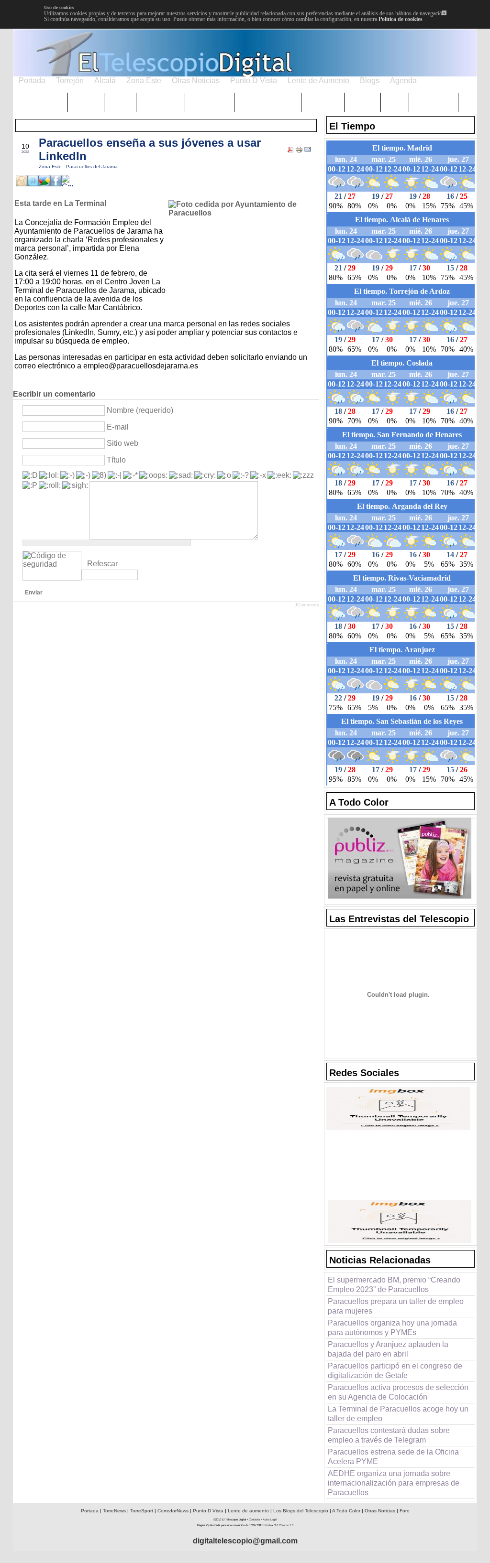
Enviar (34, 592)
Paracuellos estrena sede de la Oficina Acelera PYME (393, 1457)
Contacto (254, 1519)
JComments (307, 605)
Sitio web (122, 443)
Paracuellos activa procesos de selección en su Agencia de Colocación (398, 1392)
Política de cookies (401, 19)
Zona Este (51, 166)
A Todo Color (346, 1510)
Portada (90, 1510)
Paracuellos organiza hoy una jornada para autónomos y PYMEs (392, 1328)
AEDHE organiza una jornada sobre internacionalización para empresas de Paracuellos (393, 1483)
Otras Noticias (380, 1510)
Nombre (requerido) (140, 410)
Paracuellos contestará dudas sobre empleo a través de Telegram (389, 1435)
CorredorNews (173, 1510)
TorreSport (141, 1510)
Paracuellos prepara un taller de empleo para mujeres (396, 1306)
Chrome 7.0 (286, 1525)
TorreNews (114, 1510)
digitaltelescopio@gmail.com (245, 1541)
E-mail (118, 427)
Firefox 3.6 (271, 1525)
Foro (405, 1510)
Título (116, 460)
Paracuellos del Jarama (92, 166)
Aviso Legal (270, 1519)
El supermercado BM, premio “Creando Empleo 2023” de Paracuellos (394, 1285)
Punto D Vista (208, 1510)
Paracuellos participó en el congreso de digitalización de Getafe (395, 1371)
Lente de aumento (248, 1510)
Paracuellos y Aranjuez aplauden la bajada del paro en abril (388, 1349)
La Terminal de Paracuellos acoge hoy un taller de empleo (398, 1414)
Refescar (102, 564)
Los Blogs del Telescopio (300, 1510)
